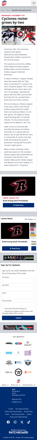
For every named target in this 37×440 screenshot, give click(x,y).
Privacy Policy (28, 411)
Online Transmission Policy (13, 411)
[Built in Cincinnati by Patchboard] (18, 431)
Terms (7, 414)
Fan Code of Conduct (22, 409)
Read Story (19, 205)
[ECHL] (4, 3)
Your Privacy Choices (17, 414)
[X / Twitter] (22, 422)
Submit (18, 318)
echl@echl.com (17, 402)
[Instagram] (15, 422)
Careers (29, 414)
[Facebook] (8, 422)
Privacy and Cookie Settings (18, 417)
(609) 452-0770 (16, 399)
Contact (10, 409)
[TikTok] (28, 422)
